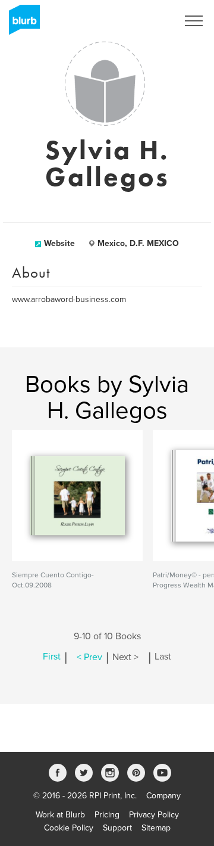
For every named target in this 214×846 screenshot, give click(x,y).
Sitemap (156, 828)
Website (59, 243)
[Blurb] (20, 24)
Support (117, 828)
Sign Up (147, 21)
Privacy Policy (154, 815)
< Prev (89, 657)
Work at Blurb (60, 815)
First (52, 657)
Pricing (107, 815)
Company (163, 796)
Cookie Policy (68, 828)
